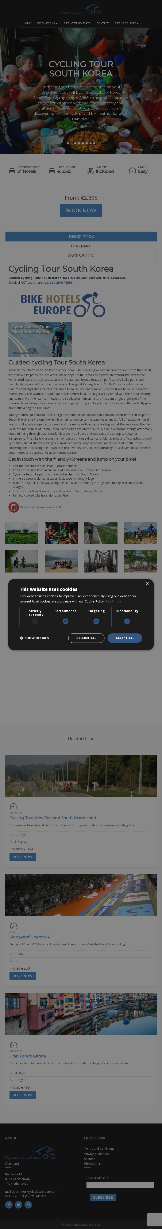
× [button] (147, 583)
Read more (113, 601)
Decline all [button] (86, 638)
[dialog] (81, 614)
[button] (34, 638)
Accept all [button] (125, 638)
